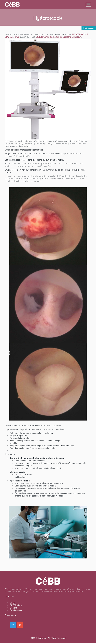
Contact (13, 607)
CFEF (12, 602)
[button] (89, 28)
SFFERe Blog (16, 605)
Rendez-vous (16, 610)
